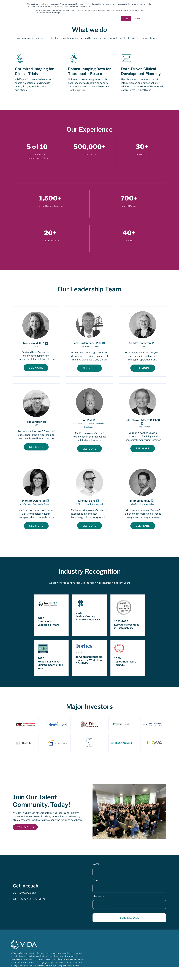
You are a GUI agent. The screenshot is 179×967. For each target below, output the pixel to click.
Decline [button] (137, 19)
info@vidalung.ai (28, 893)
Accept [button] (126, 19)
